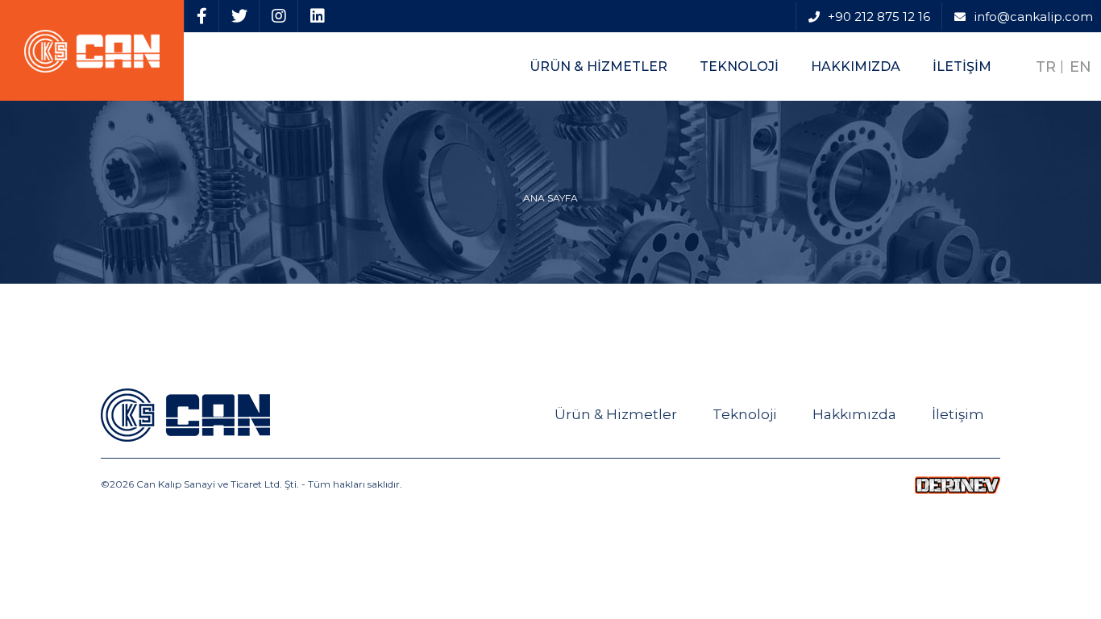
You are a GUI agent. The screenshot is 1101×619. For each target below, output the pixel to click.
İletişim (958, 414)
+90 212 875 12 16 (879, 16)
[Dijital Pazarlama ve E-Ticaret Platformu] (957, 484)
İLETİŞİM (962, 66)
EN (1080, 67)
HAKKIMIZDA (855, 66)
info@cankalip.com (1033, 16)
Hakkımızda (854, 414)
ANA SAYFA (550, 198)
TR (1046, 67)
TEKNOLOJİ (739, 66)
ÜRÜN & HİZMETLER (598, 66)
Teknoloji (745, 414)
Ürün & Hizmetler (616, 414)
